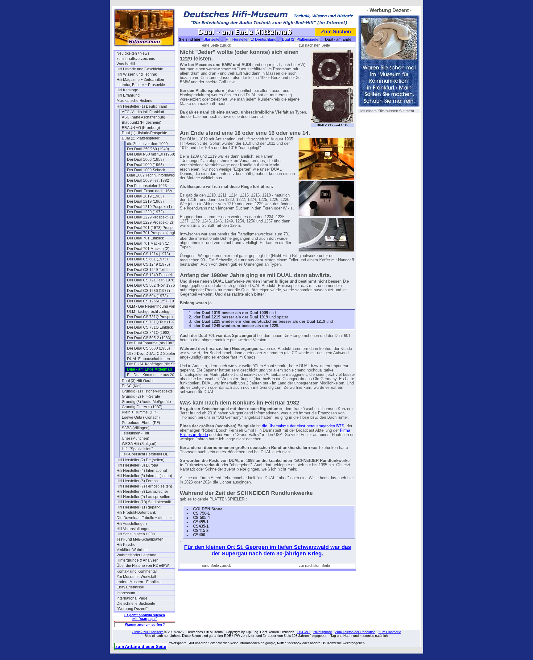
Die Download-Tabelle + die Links (145, 518)
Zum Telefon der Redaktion (355, 632)
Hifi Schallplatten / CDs (136, 534)
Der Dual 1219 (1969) (145, 201)
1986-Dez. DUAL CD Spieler (151, 353)
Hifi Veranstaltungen (134, 529)
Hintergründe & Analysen (138, 560)
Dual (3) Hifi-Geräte (138, 381)
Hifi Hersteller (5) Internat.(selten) (144, 476)
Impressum (126, 593)
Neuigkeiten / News (133, 53)
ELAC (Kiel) (132, 386)
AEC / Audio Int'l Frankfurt (143, 112)
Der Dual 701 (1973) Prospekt (152, 228)
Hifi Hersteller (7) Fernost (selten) (144, 486)
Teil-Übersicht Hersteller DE (145, 454)
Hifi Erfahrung (128, 95)
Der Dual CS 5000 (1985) (148, 348)
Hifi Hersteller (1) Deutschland (142, 106)
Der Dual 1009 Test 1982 (148, 180)
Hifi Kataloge (127, 90)
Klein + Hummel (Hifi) (140, 412)
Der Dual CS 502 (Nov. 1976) (151, 285)
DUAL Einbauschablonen (148, 359)
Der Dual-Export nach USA (149, 191)
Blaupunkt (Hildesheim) (141, 122)
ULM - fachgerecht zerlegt (148, 311)
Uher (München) (135, 438)
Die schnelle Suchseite (136, 603)
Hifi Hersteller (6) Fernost (138, 481)
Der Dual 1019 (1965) (145, 196)
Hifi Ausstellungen (132, 523)
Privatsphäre (322, 632)
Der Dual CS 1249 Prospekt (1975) (156, 275)
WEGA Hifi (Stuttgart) (139, 444)
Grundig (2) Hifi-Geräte (141, 396)
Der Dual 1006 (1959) (145, 159)
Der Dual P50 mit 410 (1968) (151, 154)
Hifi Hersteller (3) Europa (137, 465)
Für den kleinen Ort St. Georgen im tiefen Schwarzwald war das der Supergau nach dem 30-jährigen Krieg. (267, 550)
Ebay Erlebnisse (130, 587)
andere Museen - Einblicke (139, 582)
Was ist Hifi (126, 64)
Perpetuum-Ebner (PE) (141, 423)
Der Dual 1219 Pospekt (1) (149, 207)
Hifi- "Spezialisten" (137, 449)
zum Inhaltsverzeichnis (136, 58)
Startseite (211, 39)
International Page (132, 598)
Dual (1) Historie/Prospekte (144, 133)
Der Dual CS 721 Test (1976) (151, 280)
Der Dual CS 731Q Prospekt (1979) (156, 317)
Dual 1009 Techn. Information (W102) (156, 175)
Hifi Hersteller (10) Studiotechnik (144, 502)
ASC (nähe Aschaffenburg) (144, 117)
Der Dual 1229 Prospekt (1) (150, 217)
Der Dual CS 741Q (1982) (149, 332)
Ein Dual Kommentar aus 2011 (152, 375)
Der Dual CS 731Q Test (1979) (152, 322)
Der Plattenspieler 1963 (147, 186)
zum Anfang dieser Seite (140, 646)
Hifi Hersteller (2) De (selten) (140, 460)
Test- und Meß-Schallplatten (140, 539)
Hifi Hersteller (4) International (142, 470)
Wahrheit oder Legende (136, 555)
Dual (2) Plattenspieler (140, 138)
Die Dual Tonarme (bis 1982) (151, 343)
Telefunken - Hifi (135, 433)
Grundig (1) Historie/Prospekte (147, 391)
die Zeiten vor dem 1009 (147, 144)
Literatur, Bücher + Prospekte (141, 85)
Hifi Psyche (126, 544)
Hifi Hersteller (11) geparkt (138, 507)
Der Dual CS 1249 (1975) (148, 264)
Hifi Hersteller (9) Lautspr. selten (143, 497)
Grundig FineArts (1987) (142, 407)
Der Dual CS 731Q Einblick (150, 327)
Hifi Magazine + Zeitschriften (140, 79)
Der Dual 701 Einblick (145, 238)
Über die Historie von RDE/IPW (143, 565)
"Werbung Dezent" (132, 609)
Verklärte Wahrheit (132, 550)
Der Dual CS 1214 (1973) (148, 254)
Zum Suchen (336, 31)
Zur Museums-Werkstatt (136, 577)
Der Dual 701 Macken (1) (148, 243)
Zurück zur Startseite (147, 632)
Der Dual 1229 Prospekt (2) (150, 222)
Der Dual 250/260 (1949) (148, 149)
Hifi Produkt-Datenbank (136, 512)
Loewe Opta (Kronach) (141, 417)
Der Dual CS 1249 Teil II (147, 270)
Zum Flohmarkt (389, 632)
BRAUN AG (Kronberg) (141, 128)
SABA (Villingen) (136, 428)
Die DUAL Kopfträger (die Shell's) (155, 364)
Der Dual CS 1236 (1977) (148, 290)
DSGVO (303, 632)
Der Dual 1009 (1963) (145, 165)
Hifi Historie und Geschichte (140, 69)
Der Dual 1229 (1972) (145, 212)
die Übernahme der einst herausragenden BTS (303, 426)
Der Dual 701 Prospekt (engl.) (152, 233)
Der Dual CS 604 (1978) (147, 296)
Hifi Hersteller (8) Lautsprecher (142, 491)
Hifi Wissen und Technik (137, 74)
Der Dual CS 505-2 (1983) (149, 338)
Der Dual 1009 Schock (146, 170)
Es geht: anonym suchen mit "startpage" (144, 617)
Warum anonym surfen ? (145, 624)
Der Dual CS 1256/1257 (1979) (153, 301)
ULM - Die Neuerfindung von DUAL (156, 306)
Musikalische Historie (134, 100)
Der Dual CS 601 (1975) (147, 259)
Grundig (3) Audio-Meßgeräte (146, 402)
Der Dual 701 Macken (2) (148, 249)
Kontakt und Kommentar (137, 571)
